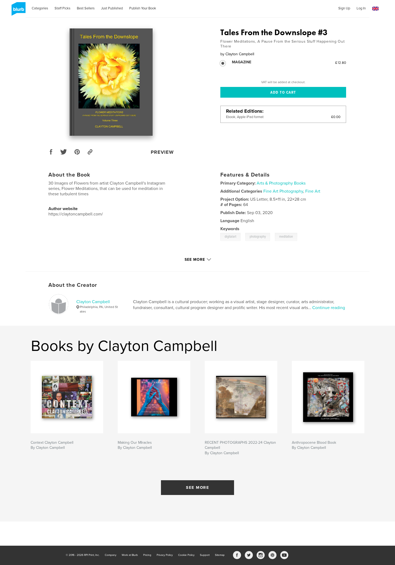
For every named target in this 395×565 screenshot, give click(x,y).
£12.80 (340, 62)
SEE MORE (197, 487)
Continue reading (328, 307)
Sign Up (344, 8)
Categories (40, 8)
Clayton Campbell (93, 301)
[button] (375, 8)
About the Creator (72, 285)
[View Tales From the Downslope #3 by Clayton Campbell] (111, 82)
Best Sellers (86, 8)
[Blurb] (17, 11)
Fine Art (312, 191)
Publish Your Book (142, 8)
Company (110, 555)
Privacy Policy (165, 555)
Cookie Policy (186, 555)
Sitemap (220, 555)
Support (205, 555)
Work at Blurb (130, 555)
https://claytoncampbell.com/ (75, 214)
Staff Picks (62, 8)
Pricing (147, 555)
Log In (361, 8)
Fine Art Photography (283, 191)
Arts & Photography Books (281, 183)
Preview (162, 152)
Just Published (112, 8)
